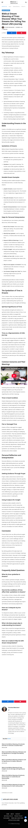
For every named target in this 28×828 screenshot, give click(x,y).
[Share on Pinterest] (21, 33)
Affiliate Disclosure (14, 820)
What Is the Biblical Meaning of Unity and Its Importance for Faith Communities (13, 785)
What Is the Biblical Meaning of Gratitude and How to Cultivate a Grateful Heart (13, 744)
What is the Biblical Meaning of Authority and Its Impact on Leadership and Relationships (13, 777)
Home (10, 6)
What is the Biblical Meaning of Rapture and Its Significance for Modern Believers (14, 760)
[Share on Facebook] (11, 33)
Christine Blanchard (10, 27)
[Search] (26, 2)
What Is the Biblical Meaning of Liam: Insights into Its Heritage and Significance (13, 768)
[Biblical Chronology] (14, 2)
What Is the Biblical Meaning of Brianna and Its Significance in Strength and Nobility (14, 752)
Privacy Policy (18, 816)
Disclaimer (6, 818)
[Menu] (2, 2)
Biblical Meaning (16, 6)
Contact (17, 813)
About (12, 813)
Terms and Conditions (17, 818)
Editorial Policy (8, 816)
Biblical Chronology (15, 823)
